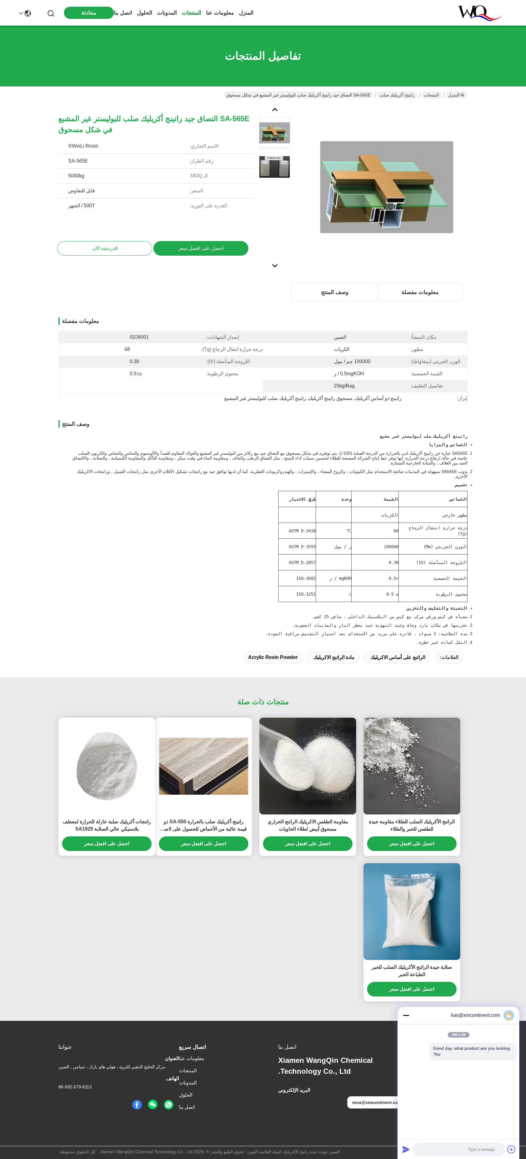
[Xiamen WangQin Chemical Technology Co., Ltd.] (477, 13)
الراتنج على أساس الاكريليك (397, 657)
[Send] (406, 1149)
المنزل (246, 13)
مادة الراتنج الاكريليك (334, 657)
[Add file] (511, 1149)
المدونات (167, 13)
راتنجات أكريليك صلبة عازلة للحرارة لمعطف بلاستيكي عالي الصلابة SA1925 (107, 825)
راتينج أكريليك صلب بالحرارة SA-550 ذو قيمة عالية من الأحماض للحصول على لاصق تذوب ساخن (203, 826)
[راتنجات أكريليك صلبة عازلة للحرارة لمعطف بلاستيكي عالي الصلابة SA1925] (106, 765)
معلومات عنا (220, 13)
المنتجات (191, 13)
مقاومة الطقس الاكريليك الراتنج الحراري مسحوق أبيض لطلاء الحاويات (308, 825)
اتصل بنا (123, 13)
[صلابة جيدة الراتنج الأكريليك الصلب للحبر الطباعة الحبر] (411, 911)
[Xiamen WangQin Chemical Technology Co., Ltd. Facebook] (137, 1104)
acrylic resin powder (273, 657)
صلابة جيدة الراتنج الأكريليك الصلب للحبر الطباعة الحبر (412, 971)
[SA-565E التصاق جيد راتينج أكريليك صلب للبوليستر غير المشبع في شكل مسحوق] (387, 187)
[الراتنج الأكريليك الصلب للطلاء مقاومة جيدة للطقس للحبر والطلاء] (411, 766)
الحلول (144, 13)
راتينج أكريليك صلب (397, 95)
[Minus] (406, 1015)
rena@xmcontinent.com (377, 1102)
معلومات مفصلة (420, 292)
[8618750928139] (168, 1104)
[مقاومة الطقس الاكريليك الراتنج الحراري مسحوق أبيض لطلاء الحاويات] (307, 766)
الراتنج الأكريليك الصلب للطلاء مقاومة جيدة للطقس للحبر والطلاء (412, 825)
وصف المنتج (335, 292)
